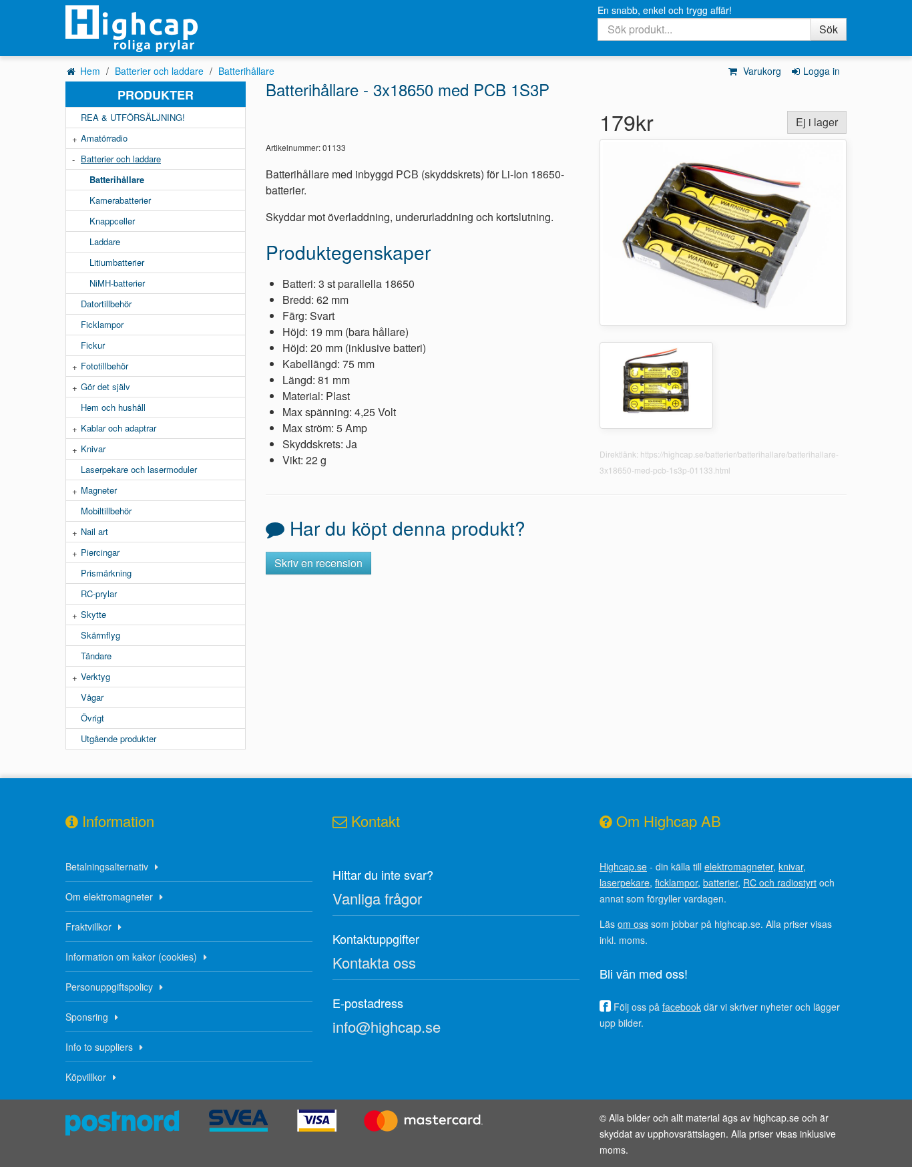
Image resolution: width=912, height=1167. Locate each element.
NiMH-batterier (117, 283)
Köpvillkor (85, 1076)
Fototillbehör (104, 365)
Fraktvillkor (88, 926)
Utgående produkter (118, 738)
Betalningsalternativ (106, 866)
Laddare (104, 241)
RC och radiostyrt (780, 882)
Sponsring (86, 1016)
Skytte (93, 614)
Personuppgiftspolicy (109, 986)
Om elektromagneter (109, 896)
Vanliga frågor (377, 898)
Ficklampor (102, 324)
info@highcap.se (386, 1026)
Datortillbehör (106, 303)
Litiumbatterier (116, 262)
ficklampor (676, 882)
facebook (681, 1006)
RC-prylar (99, 593)
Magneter (99, 490)
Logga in (821, 70)
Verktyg (95, 676)
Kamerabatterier (120, 200)
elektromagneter (738, 866)
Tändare (96, 655)
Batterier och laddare (159, 70)
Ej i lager (817, 122)
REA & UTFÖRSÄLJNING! (133, 117)
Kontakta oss (374, 962)
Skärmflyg (100, 635)
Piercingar (100, 552)
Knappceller (112, 220)
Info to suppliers (99, 1046)
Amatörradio (104, 138)
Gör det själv (105, 386)
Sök (828, 29)
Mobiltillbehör (106, 510)
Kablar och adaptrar (118, 428)
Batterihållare (246, 70)
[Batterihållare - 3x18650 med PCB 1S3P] (723, 230)
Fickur (93, 345)
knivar (790, 866)
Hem (90, 70)
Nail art (94, 531)
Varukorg (760, 70)
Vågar (92, 697)
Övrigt (92, 717)
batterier (720, 882)
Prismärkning (106, 572)
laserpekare (625, 882)
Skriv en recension (318, 562)
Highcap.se (623, 866)
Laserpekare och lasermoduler (139, 469)
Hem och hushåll (113, 407)
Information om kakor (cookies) (131, 956)
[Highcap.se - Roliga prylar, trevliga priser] (155, 28)
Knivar (93, 448)
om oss (633, 924)
